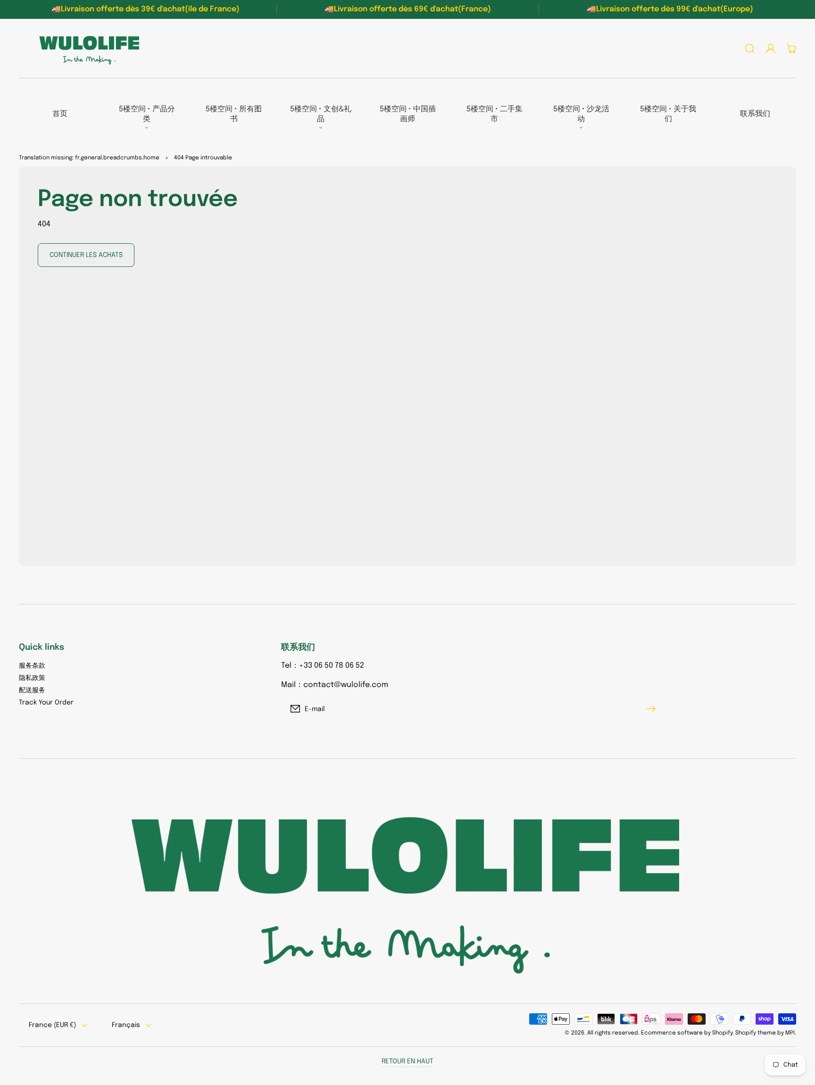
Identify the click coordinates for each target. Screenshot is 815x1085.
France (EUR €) (52, 1025)
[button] (750, 48)
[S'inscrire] (653, 709)
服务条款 (32, 666)
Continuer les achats (86, 255)
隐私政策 (32, 678)
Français (126, 1025)
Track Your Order (46, 702)
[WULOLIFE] (86, 48)
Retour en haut (407, 1061)
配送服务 (32, 690)
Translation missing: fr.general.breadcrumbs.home (89, 158)
